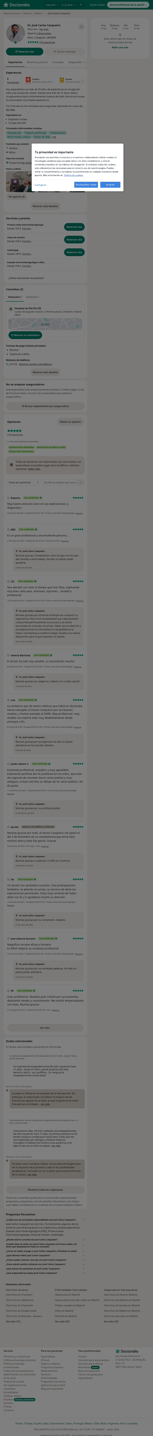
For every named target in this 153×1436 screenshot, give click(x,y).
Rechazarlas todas (86, 184)
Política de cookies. (73, 175)
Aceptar (110, 184)
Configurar (40, 185)
